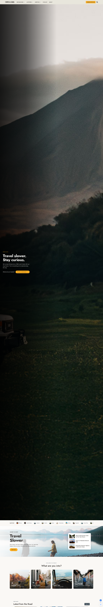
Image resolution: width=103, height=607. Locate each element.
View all (87, 604)
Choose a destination (22, 271)
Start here (13, 549)
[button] (21, 2)
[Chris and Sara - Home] (9, 2)
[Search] (97, 2)
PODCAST (45, 2)
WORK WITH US (91, 2)
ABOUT (50, 2)
